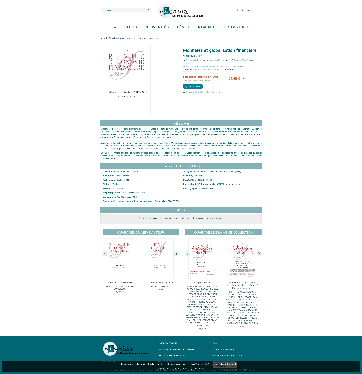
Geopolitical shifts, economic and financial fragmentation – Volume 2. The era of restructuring (242, 285)
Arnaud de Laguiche (207, 294)
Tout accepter (181, 368)
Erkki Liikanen (203, 309)
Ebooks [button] (130, 26)
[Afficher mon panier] (237, 10)
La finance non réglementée (119, 282)
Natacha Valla (240, 60)
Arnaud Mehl (250, 305)
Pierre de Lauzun (207, 301)
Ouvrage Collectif (193, 60)
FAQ (215, 343)
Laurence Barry (196, 304)
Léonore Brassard (196, 314)
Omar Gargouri (235, 323)
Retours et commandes (227, 356)
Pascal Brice (192, 288)
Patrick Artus (235, 294)
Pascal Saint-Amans (247, 310)
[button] (127, 81)
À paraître (208, 26)
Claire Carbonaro (197, 296)
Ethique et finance (202, 282)
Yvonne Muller (203, 299)
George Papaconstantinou (240, 312)
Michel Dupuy (251, 323)
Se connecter (247, 10)
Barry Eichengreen (237, 302)
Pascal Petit (202, 325)
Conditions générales (171, 356)
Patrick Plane (193, 322)
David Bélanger (207, 312)
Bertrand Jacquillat (124, 287)
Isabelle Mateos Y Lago (242, 303)
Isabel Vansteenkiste (240, 307)
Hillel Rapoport (242, 297)
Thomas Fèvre (210, 286)
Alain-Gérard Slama (207, 320)
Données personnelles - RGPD (176, 350)
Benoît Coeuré (249, 315)
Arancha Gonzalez (249, 292)
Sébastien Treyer (237, 317)
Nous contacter (168, 343)
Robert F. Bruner (203, 317)
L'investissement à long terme (159, 282)
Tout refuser (198, 368)
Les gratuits (236, 26)
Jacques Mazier (210, 322)
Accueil (103, 38)
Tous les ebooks (116, 38)
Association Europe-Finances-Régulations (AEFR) (221, 66)
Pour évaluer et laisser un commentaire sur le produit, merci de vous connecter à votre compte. (181, 218)
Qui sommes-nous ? (224, 350)
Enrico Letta (232, 292)
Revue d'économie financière (207, 69)
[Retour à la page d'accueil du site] (181, 11)
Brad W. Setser (250, 299)
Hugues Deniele (197, 291)
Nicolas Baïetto (194, 286)
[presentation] (105, 253)
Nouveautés (157, 26)
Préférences (163, 368)
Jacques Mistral (217, 60)
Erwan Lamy (202, 307)
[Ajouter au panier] (193, 86)
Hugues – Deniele (209, 288)
